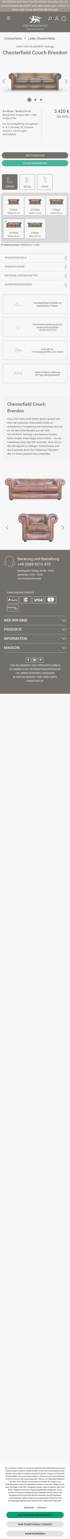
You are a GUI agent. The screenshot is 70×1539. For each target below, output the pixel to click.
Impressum (41, 1507)
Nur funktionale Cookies (35, 1524)
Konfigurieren (35, 1533)
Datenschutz (29, 1507)
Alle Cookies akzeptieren (35, 1515)
